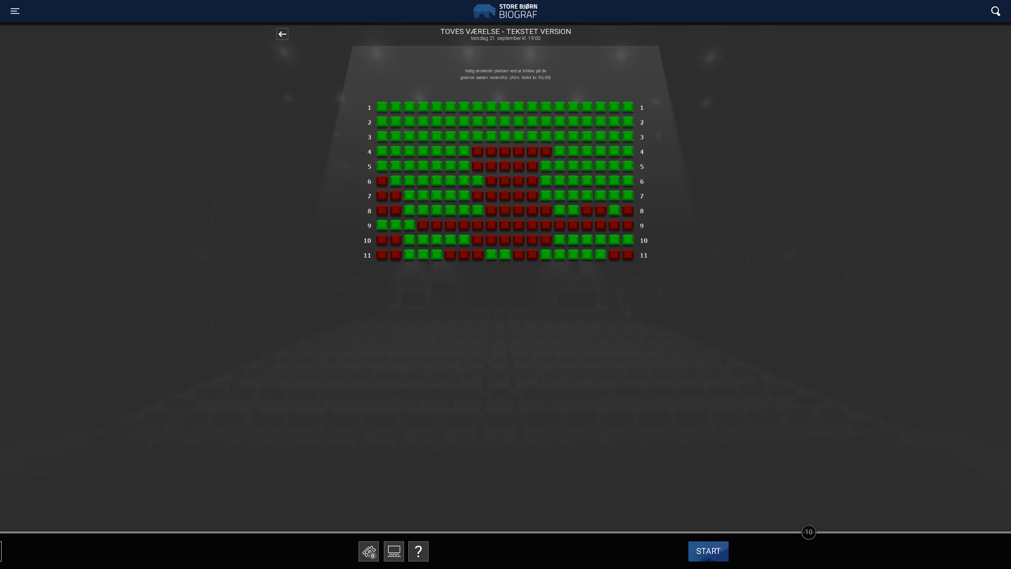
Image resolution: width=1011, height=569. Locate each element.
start (708, 551)
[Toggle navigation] (996, 11)
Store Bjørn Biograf (507, 11)
